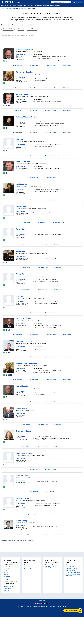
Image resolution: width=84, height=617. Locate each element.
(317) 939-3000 (20, 122)
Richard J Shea (22, 94)
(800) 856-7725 (20, 481)
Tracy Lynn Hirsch (23, 431)
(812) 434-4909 (20, 391)
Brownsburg (6, 576)
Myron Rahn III (22, 274)
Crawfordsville (7, 567)
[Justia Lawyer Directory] (7, 2)
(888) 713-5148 (20, 55)
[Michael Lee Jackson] (8, 53)
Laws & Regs (38, 5)
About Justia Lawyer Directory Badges (71, 565)
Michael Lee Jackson (24, 49)
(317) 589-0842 (20, 279)
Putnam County (7, 588)
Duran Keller (21, 206)
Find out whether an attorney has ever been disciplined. (51, 566)
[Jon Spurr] (8, 143)
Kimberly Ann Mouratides (26, 363)
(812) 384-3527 (20, 301)
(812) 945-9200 (20, 324)
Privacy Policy (53, 606)
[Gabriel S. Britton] (8, 166)
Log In (74, 2)
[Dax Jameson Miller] (8, 345)
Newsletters (46, 5)
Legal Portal (28, 606)
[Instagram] (41, 603)
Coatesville (6, 574)
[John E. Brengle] (8, 524)
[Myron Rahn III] (8, 278)
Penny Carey (21, 229)
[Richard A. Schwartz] (8, 323)
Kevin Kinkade (22, 386)
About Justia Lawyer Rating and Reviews (73, 574)
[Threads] (43, 603)
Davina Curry (21, 184)
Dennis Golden (22, 476)
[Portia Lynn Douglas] (8, 76)
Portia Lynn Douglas (24, 72)
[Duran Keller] (8, 210)
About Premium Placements (73, 572)
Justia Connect (21, 606)
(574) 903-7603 (20, 503)
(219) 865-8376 (20, 369)
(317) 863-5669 (20, 234)
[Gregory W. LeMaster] (8, 457)
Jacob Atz (20, 296)
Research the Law (21, 5)
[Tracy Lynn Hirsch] (8, 435)
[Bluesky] (45, 603)
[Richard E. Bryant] (8, 502)
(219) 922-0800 (20, 414)
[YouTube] (37, 603)
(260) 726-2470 (20, 458)
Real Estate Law (28, 569)
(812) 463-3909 (20, 346)
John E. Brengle (22, 520)
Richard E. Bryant (23, 498)
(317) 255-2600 (20, 99)
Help (39, 606)
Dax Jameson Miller (24, 341)
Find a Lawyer (4, 5)
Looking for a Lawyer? (71, 610)
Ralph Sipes (21, 251)
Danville (5, 570)
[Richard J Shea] (8, 98)
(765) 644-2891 (20, 256)
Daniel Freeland (22, 408)
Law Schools (31, 5)
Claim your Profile (70, 570)
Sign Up (80, 2)
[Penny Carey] (8, 233)
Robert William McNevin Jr (27, 117)
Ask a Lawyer (13, 5)
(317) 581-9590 (20, 77)
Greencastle (6, 569)
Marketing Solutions (55, 5)
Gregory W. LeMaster (24, 453)
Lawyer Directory (8, 8)
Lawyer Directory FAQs (72, 568)
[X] (47, 603)
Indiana (24, 8)
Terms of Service (45, 606)
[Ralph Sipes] (8, 255)
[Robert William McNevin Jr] (8, 121)
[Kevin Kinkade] (8, 390)
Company (34, 606)
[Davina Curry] (8, 188)
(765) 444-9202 (20, 212)
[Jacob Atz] (8, 300)
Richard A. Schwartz (24, 319)
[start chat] (80, 610)
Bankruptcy (27, 565)
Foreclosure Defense (17, 8)
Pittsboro (5, 572)
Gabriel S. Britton (23, 162)
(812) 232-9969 (20, 144)
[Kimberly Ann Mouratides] (8, 367)
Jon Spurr (20, 139)
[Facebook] (39, 603)
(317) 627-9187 (20, 189)
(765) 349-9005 (20, 167)
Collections (27, 567)
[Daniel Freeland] (8, 412)
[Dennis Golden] (8, 480)
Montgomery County (8, 586)
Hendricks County (8, 590)
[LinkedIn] (35, 603)
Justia (2, 8)
